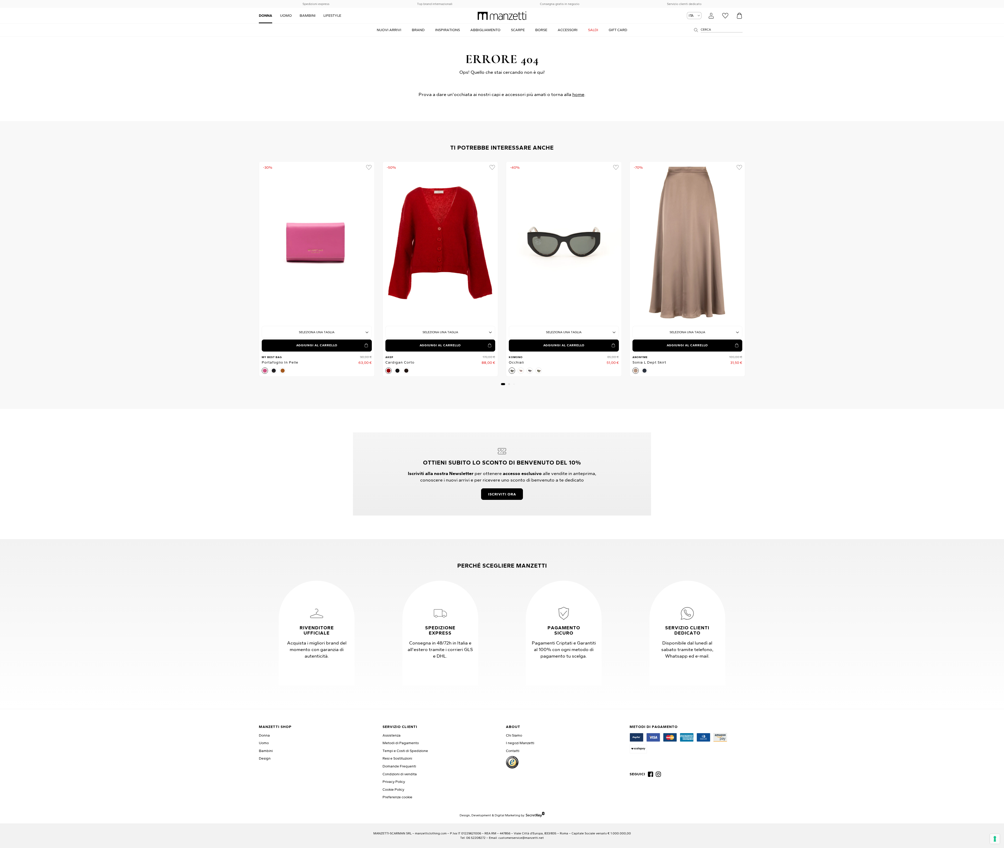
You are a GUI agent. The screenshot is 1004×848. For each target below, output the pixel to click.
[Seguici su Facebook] (650, 774)
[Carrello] (739, 15)
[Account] (711, 15)
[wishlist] (368, 167)
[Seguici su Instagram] (658, 774)
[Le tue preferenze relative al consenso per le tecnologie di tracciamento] (995, 839)
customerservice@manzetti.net (521, 838)
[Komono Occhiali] (563, 243)
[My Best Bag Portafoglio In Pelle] (316, 243)
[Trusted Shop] (512, 762)
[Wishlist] (725, 15)
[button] (503, 384)
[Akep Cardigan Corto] (440, 243)
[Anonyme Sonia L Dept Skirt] (687, 243)
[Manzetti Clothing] (502, 16)
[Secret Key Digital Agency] (535, 815)
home (578, 94)
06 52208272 (476, 838)
